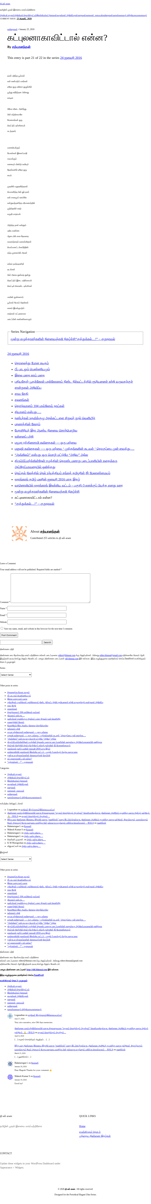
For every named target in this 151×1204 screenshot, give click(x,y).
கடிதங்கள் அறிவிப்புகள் (67, 15)
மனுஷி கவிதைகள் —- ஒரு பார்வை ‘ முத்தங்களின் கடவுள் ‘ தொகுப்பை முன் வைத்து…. (74, 449)
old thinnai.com (71, 658)
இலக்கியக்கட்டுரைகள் (46, 15)
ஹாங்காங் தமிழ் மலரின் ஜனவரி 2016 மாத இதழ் (47, 479)
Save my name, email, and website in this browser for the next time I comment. (38, 628)
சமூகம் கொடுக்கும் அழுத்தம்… (36, 816)
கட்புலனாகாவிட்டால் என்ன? (19, 758)
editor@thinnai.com (66, 655)
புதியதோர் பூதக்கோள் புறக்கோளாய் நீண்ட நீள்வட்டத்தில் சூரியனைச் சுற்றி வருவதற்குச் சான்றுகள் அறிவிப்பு (55, 702)
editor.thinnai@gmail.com (111, 655)
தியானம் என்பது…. (28, 412)
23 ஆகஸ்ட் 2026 (24, 18)
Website (3, 622)
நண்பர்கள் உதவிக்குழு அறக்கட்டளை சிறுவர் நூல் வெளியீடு (55, 418)
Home (82, 1126)
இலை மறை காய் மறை (30, 375)
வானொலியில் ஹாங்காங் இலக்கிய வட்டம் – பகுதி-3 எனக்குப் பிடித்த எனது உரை (69, 485)
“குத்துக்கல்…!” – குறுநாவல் (95, 339)
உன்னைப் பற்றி (24, 436)
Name (3, 608)
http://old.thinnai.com (37, 969)
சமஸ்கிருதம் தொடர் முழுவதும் (13, 980)
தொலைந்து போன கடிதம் (32, 363)
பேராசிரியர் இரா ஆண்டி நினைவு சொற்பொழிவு (46, 430)
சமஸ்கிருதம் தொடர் (90, 1131)
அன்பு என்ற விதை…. (33, 833)
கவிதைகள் (108, 15)
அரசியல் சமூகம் (7, 15)
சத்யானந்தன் (21, 47)
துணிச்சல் (101, 823)
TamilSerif (39, 975)
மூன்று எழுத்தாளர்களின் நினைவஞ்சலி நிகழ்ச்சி (43, 339)
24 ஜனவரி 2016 (71, 58)
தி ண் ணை (5, 3)
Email (3, 615)
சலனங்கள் (22, 400)
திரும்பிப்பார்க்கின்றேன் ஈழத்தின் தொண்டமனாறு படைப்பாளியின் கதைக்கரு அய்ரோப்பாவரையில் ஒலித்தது (54, 742)
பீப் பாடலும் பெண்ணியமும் (32, 369)
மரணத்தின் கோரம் (27, 424)
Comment (5, 602)
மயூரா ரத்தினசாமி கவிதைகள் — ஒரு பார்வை (46, 442)
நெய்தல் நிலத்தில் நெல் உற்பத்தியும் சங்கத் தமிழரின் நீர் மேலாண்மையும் (62, 473)
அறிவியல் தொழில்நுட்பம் (25, 15)
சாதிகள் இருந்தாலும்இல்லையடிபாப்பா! (38, 809)
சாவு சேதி (21, 394)
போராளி (27, 826)
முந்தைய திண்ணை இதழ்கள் (95, 1135)
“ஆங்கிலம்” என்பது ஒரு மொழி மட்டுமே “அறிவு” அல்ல (51, 455)
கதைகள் (82, 15)
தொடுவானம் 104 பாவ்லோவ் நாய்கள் (39, 406)
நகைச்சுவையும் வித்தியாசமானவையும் (130, 15)
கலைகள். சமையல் (94, 15)
